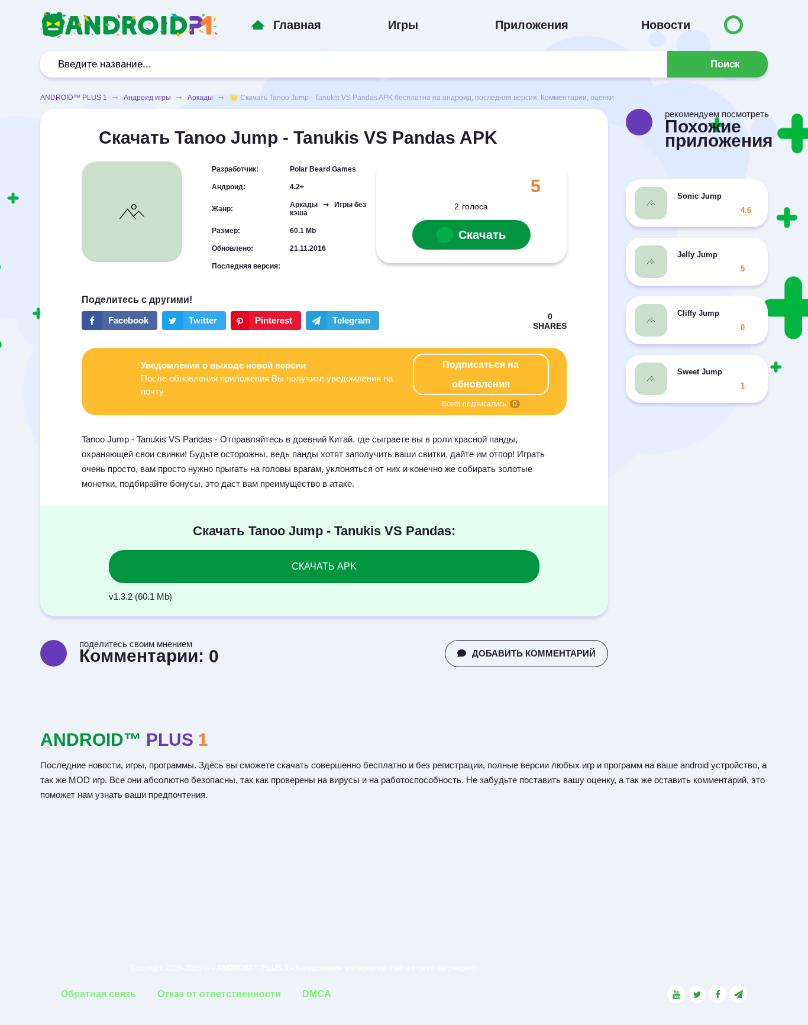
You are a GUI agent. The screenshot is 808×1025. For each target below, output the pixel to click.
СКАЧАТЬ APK (324, 566)
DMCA (316, 994)
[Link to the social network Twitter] (697, 994)
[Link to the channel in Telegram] (738, 994)
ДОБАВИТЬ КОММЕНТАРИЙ (534, 653)
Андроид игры (147, 97)
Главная (297, 24)
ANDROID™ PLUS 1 (73, 97)
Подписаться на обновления (480, 374)
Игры (403, 24)
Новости (665, 24)
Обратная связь (98, 994)
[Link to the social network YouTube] (676, 994)
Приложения (531, 24)
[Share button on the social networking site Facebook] (119, 320)
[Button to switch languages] (733, 24)
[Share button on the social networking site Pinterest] (266, 320)
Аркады (200, 97)
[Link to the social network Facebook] (717, 994)
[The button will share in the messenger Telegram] (342, 320)
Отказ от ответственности (219, 994)
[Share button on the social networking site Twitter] (194, 320)
